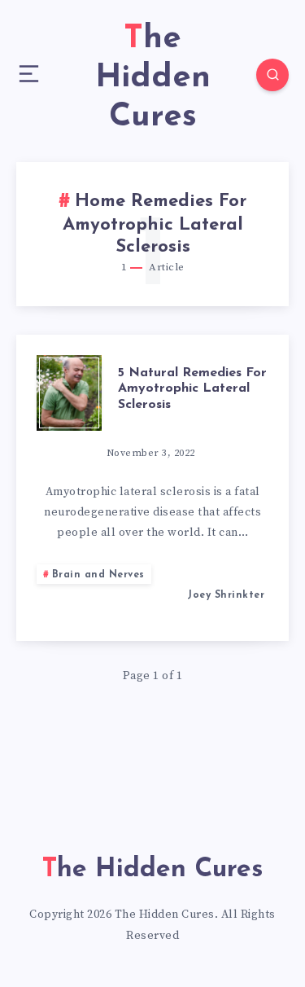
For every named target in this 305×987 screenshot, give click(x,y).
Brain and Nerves (98, 575)
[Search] (272, 75)
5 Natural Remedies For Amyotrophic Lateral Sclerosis (192, 388)
